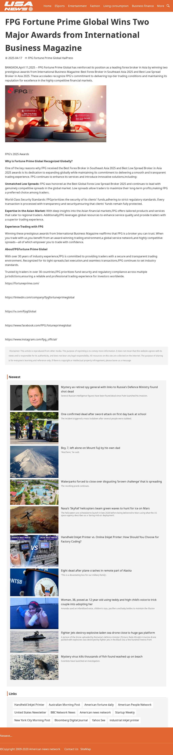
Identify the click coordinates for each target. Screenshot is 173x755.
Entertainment (77, 6)
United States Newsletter (30, 712)
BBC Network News (63, 712)
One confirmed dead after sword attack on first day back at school (103, 414)
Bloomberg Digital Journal (71, 720)
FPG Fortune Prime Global (44, 58)
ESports (60, 6)
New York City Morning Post (32, 720)
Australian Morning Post (64, 705)
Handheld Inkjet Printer (29, 705)
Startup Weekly (125, 712)
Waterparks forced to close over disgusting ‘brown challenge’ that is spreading (111, 481)
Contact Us (71, 749)
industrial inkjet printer (124, 720)
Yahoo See (98, 720)
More (160, 6)
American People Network (135, 705)
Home (47, 6)
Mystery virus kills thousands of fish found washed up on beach (102, 656)
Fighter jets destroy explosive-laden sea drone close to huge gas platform (108, 633)
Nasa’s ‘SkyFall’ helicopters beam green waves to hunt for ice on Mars (105, 508)
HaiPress (67, 58)
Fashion (95, 6)
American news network (95, 712)
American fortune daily (99, 705)
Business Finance (143, 6)
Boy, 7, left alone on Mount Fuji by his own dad (90, 448)
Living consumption (116, 6)
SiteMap (85, 749)
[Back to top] (168, 750)
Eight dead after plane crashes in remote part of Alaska (96, 570)
